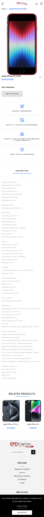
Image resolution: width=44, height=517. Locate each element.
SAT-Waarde (22, 479)
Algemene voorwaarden (22, 469)
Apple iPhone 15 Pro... (11, 424)
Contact (22, 483)
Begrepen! (22, 513)
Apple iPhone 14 (33, 424)
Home (4, 9)
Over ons (22, 472)
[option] (22, 44)
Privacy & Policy (22, 506)
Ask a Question (8, 87)
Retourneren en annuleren (22, 476)
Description (22, 171)
